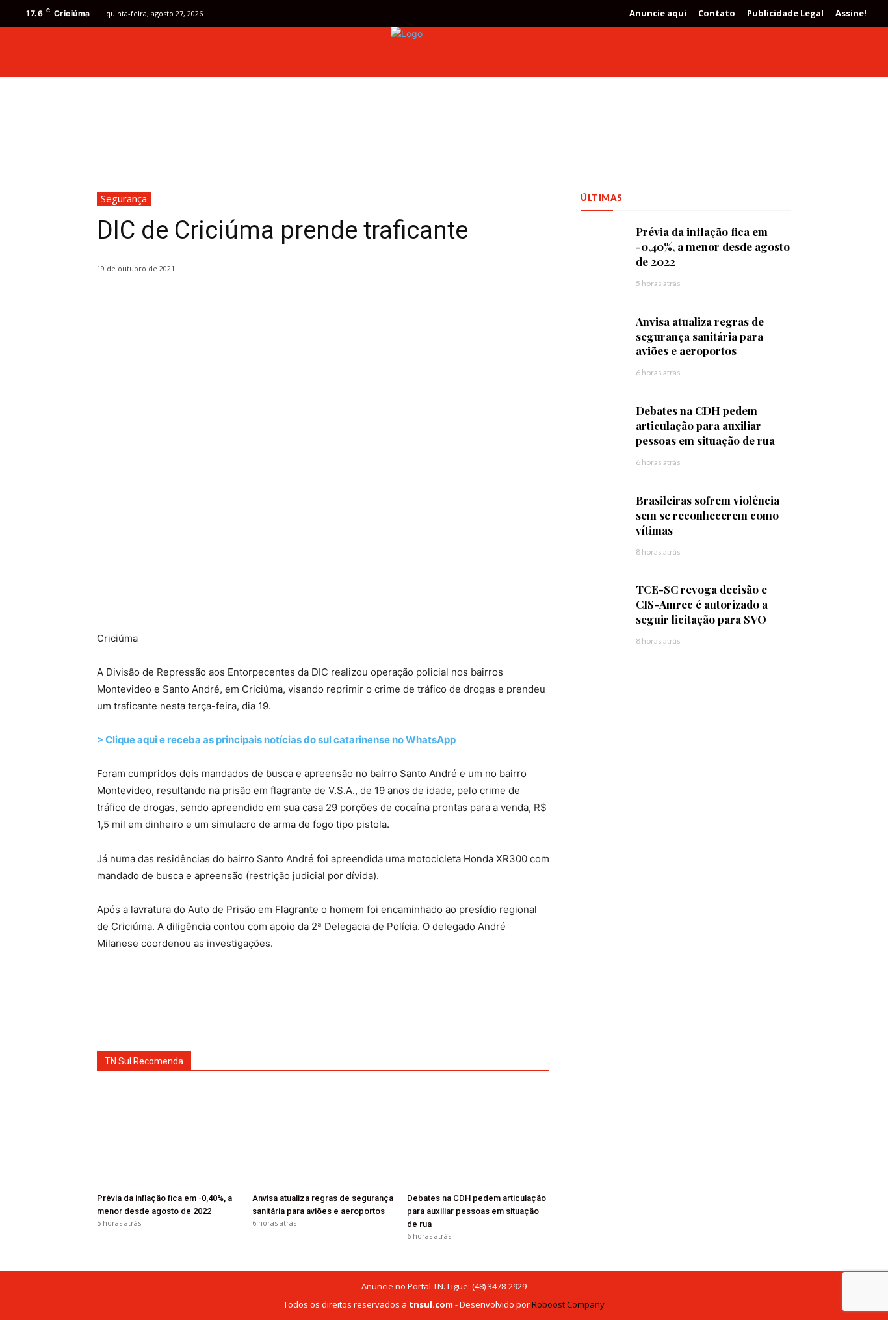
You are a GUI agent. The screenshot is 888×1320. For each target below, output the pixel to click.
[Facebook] (804, 52)
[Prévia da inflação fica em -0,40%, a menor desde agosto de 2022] (168, 1137)
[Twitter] (828, 52)
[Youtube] (851, 52)
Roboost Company (568, 1304)
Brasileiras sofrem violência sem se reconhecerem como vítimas (707, 515)
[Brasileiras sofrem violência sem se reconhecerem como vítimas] (602, 514)
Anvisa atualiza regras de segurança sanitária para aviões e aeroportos (700, 336)
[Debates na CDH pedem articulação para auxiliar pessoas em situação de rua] (478, 1137)
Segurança (124, 198)
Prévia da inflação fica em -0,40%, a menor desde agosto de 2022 (713, 246)
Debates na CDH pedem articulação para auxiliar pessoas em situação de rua (476, 1211)
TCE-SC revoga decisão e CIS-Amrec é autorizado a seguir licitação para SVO (702, 604)
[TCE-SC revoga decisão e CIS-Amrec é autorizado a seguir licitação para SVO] (602, 603)
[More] (429, 992)
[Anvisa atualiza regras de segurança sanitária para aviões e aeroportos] (323, 1137)
